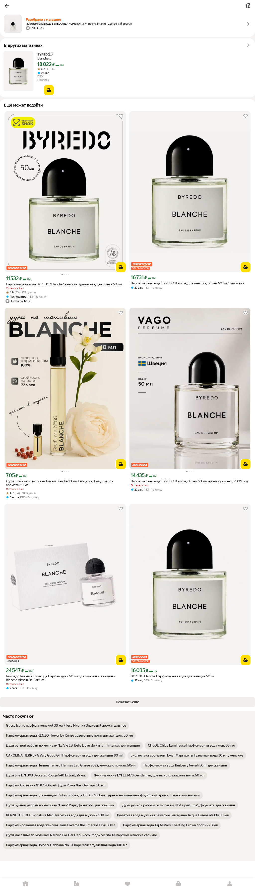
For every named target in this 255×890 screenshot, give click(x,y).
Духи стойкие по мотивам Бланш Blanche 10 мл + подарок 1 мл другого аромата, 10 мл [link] (59, 483)
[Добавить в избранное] (121, 116)
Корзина (178, 884)
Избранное (127, 884)
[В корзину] (48, 90)
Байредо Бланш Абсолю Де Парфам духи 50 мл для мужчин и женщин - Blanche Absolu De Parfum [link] (60, 678)
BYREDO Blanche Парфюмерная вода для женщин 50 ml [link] (48, 56)
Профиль (229, 884)
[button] (7, 6)
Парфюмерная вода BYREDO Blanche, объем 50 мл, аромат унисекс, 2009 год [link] (189, 481)
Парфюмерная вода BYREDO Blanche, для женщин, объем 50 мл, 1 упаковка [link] (187, 283)
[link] (66, 726)
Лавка (76, 884)
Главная (25, 884)
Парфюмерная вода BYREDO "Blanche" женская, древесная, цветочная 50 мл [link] (64, 284)
